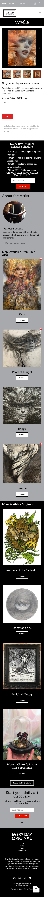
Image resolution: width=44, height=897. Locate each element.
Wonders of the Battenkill (22, 570)
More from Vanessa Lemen (15, 243)
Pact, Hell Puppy (22, 694)
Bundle (22, 488)
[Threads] (24, 878)
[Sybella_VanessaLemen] (22, 48)
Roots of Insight (22, 372)
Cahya (22, 429)
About (22, 848)
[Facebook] (14, 878)
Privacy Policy (28, 889)
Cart (39, 3)
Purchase (22, 320)
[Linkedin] (29, 878)
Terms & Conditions (17, 889)
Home (22, 843)
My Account (35, 3)
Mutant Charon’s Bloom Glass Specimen (22, 766)
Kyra (22, 314)
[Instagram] (19, 878)
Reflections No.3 (22, 628)
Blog (22, 846)
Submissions (22, 850)
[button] (40, 12)
